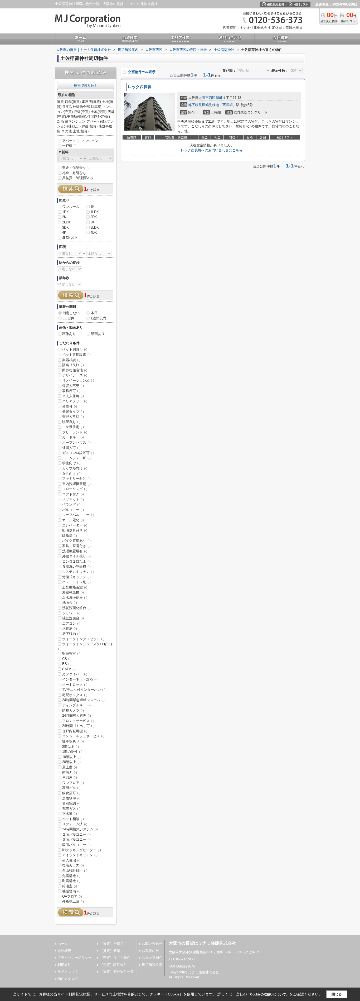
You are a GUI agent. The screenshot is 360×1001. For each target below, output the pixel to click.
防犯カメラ (73, 710)
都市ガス (71, 809)
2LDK (66, 222)
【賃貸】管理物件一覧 (117, 972)
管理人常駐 (73, 417)
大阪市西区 (207, 98)
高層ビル (71, 788)
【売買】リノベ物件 (115, 958)
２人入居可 (73, 396)
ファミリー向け (76, 479)
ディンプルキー (76, 705)
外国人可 (71, 448)
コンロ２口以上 (76, 561)
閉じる (337, 994)
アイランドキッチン (80, 855)
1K (92, 207)
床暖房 (69, 628)
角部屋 (69, 777)
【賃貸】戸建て (112, 944)
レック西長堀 (140, 87)
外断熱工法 (73, 901)
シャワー (71, 613)
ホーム (62, 944)
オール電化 (73, 520)
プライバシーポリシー (74, 958)
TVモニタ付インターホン (83, 690)
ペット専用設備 (76, 355)
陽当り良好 (73, 365)
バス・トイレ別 (76, 582)
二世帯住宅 (73, 427)
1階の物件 (72, 752)
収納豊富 (71, 653)
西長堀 (227, 105)
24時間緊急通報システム (83, 700)
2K (64, 217)
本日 (94, 313)
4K (64, 232)
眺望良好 (71, 422)
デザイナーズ (74, 375)
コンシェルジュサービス (83, 736)
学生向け (71, 463)
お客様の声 (150, 951)
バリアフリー (74, 401)
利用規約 (64, 965)
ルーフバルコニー (78, 515)
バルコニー (73, 510)
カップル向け (74, 468)
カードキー (73, 437)
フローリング (74, 489)
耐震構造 (71, 881)
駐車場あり (73, 741)
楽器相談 (71, 360)
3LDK (94, 227)
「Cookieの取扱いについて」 (268, 994)
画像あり (69, 334)
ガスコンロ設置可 (78, 453)
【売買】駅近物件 (113, 965)
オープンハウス (76, 442)
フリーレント (74, 432)
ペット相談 (73, 819)
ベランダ (71, 504)
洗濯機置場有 (74, 551)
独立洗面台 (73, 618)
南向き (69, 772)
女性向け (71, 474)
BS (66, 664)
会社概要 (64, 951)
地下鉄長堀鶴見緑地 (203, 105)
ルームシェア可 (76, 458)
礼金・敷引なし (74, 173)
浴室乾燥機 (73, 592)
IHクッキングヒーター (81, 850)
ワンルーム (70, 207)
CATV (69, 669)
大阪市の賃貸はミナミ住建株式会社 (202, 943)
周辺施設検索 (152, 965)
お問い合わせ (152, 944)
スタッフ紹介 (152, 958)
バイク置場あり (76, 541)
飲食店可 (71, 793)
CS (66, 659)
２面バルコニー (76, 834)
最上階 (69, 767)
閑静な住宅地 (74, 370)
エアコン (71, 623)
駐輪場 (69, 536)
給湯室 (69, 886)
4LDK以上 (69, 238)
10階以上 (71, 757)
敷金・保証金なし (76, 168)
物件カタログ (67, 979)
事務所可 (71, 391)
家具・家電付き (76, 546)
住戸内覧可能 (74, 731)
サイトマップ (67, 972)
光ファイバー (74, 674)
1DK (65, 212)
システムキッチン (78, 572)
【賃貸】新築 (110, 951)
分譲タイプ (73, 412)
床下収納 (71, 634)
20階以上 (71, 762)
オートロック (74, 685)
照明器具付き (74, 530)
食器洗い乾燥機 (76, 566)
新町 (219, 98)
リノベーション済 (78, 380)
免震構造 (71, 876)
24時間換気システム (80, 829)
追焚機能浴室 (74, 587)
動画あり (98, 334)
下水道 (69, 814)
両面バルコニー (76, 845)
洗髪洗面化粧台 (76, 608)
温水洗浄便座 (74, 598)
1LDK (94, 212)
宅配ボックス (74, 695)
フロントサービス (78, 721)
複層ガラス (73, 865)
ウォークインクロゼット (83, 639)
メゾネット (73, 499)
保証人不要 (73, 386)
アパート (69, 141)
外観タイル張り (76, 556)
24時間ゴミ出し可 (78, 726)
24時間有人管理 (76, 715)
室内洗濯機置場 (76, 484)
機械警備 (71, 891)
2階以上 (70, 747)
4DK (93, 232)
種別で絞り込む (86, 86)
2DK (93, 217)
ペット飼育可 (74, 349)
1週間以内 (98, 318)
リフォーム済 (74, 824)
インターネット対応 (80, 679)
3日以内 (68, 318)
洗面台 (69, 603)
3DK (65, 227)
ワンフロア (73, 783)
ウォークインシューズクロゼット (86, 646)
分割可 (69, 406)
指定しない (71, 313)
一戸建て (69, 146)
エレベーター (74, 525)
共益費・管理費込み (77, 178)
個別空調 (71, 803)
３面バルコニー (76, 839)
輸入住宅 (71, 860)
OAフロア (72, 896)
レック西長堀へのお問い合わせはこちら (211, 150)
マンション (89, 141)
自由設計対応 (74, 871)
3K (92, 222)
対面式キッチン (76, 577)
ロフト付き (73, 494)
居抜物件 (71, 798)
